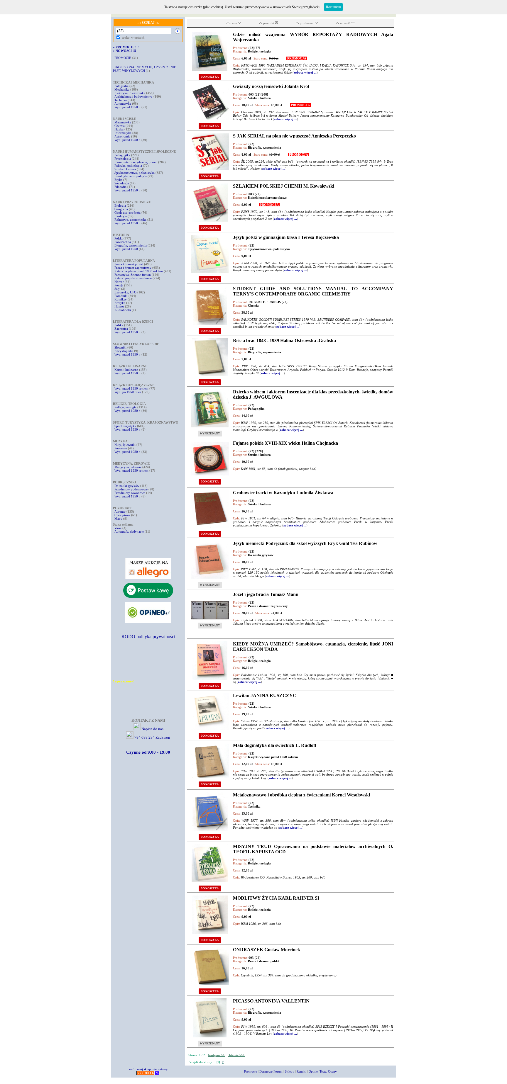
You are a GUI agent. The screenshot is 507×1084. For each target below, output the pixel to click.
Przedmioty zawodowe (129, 493)
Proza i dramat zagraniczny (132, 267)
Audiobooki (122, 310)
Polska (118, 325)
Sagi (117, 288)
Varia (117, 528)
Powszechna (122, 242)
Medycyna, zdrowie (127, 467)
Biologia (120, 205)
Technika (120, 100)
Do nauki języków (126, 485)
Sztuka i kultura (125, 169)
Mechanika (121, 89)
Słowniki (120, 347)
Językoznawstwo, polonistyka (134, 172)
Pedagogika (122, 155)
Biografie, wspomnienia (130, 245)
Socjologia (121, 183)
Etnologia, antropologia (130, 176)
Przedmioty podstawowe (131, 489)
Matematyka (122, 122)
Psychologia (122, 158)
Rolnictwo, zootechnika (130, 219)
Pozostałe (120, 448)
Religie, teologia (125, 407)
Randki (301, 1071)
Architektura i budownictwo (133, 96)
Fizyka (119, 129)
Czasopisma (122, 515)
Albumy (120, 511)
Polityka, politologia (128, 165)
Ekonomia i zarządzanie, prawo (135, 162)
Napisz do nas (152, 729)
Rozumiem (333, 7)
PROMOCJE (122, 58)
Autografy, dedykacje (129, 531)
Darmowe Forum (271, 1071)
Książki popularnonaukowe (133, 278)
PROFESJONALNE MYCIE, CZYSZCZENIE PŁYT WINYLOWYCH (144, 68)
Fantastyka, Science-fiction (132, 274)
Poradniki (121, 296)
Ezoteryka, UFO (125, 292)
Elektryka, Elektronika (129, 93)
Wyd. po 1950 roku (127, 392)
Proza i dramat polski (128, 264)
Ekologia (120, 216)
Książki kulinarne (126, 369)
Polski (118, 238)
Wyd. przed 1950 (126, 249)
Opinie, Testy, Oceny (323, 1071)
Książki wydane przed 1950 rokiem (139, 271)
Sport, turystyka (125, 426)
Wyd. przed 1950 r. (127, 107)
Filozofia (120, 186)
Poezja (118, 285)
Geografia (121, 209)
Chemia (119, 126)
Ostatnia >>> (236, 1055)
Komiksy (120, 299)
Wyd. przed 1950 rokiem (131, 388)
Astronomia (122, 136)
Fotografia (121, 86)
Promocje (250, 1071)
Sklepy (289, 1071)
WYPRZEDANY (210, 433)
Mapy (118, 518)
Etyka (118, 179)
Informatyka (122, 133)
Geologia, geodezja (127, 212)
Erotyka (119, 303)
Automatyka (123, 103)
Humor (119, 306)
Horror (119, 281)
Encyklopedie (123, 351)
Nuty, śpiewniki (125, 444)
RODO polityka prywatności (148, 636)
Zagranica (121, 328)
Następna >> (216, 1055)
